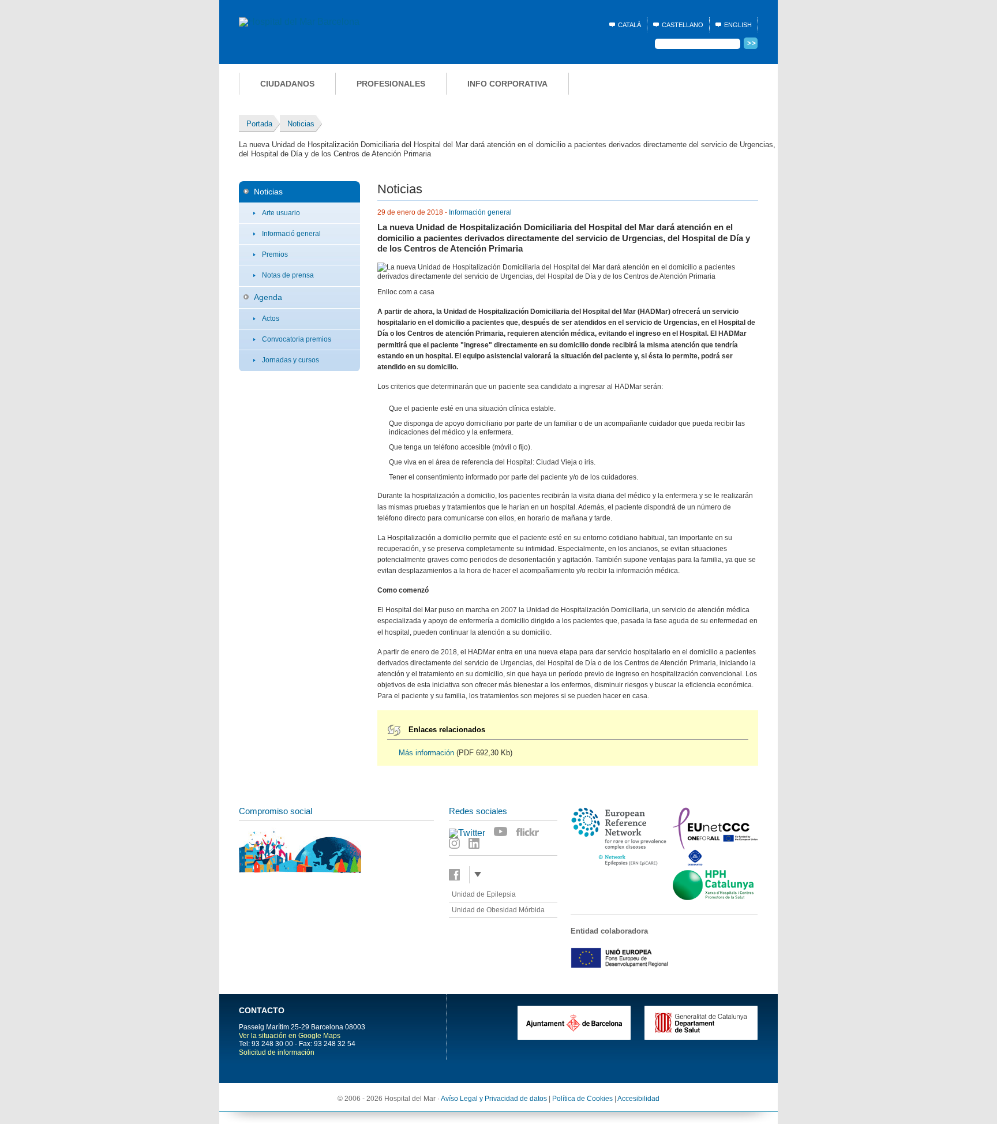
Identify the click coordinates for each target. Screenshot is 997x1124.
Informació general (291, 234)
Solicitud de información (276, 1052)
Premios (275, 254)
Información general (480, 212)
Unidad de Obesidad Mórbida (498, 910)
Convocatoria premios (296, 339)
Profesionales (391, 83)
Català (629, 24)
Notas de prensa (288, 275)
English (738, 24)
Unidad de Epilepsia (484, 894)
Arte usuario (281, 213)
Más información (426, 753)
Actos (270, 318)
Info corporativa (507, 83)
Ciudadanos (287, 83)
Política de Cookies (582, 1099)
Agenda (268, 297)
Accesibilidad (638, 1099)
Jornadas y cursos (290, 360)
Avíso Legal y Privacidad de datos (494, 1099)
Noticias (268, 191)
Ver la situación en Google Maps (289, 1036)
